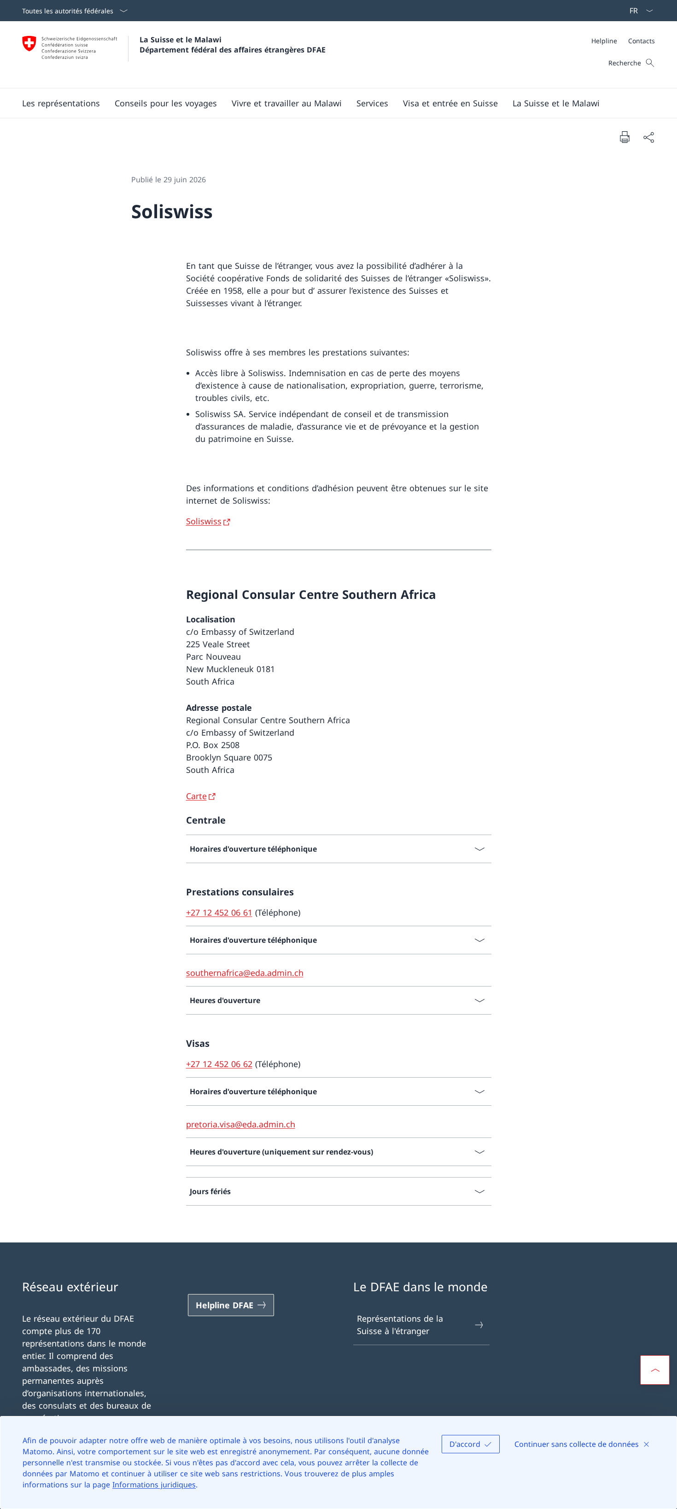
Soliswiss (204, 521)
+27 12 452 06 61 (219, 912)
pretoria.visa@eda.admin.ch (240, 1124)
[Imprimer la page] (624, 137)
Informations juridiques (154, 1485)
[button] (61, 103)
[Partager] (648, 137)
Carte (196, 795)
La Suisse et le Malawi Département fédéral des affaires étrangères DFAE (233, 45)
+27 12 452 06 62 (219, 1063)
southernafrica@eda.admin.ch (244, 972)
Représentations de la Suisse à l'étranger (400, 1324)
